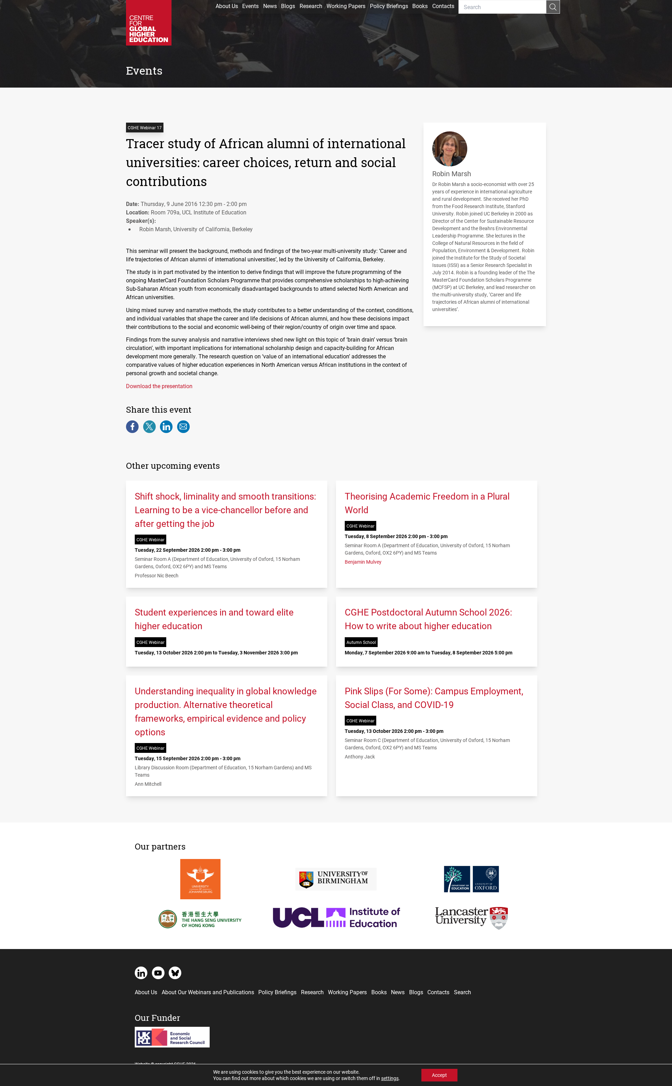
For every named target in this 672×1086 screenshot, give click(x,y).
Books (420, 5)
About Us (227, 5)
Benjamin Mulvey (363, 561)
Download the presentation (159, 386)
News (270, 5)
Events (250, 5)
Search (462, 992)
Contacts (443, 5)
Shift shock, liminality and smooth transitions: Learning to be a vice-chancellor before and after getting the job (225, 509)
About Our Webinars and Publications (208, 992)
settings (390, 1078)
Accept (439, 1075)
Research (311, 5)
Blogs (288, 5)
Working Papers (346, 5)
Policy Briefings (389, 5)
